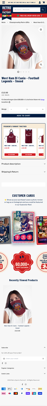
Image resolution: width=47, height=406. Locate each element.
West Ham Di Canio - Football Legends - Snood (17, 327)
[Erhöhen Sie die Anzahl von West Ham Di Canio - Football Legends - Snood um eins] (42, 109)
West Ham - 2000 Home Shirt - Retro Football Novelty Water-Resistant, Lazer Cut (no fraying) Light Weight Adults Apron (11, 145)
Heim (3, 22)
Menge (4, 109)
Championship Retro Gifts (19, 22)
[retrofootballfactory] (7, 13)
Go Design (11, 154)
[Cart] (44, 2)
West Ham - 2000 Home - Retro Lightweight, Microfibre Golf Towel (29, 145)
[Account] (40, 2)
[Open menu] (3, 2)
